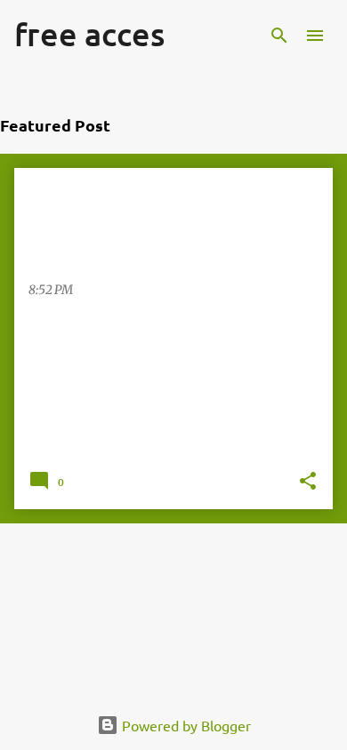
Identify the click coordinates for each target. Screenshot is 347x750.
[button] (308, 482)
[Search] (279, 35)
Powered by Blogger (184, 725)
